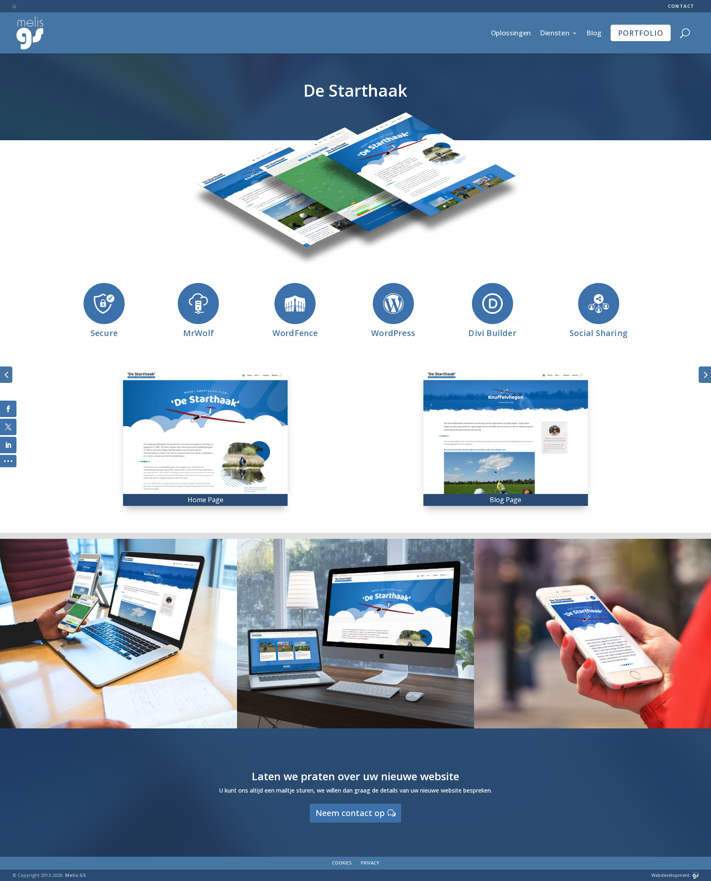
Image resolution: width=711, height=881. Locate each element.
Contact (681, 6)
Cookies (342, 863)
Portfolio (640, 33)
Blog (594, 32)
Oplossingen (511, 32)
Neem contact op (350, 812)
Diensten (554, 32)
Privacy (370, 863)
